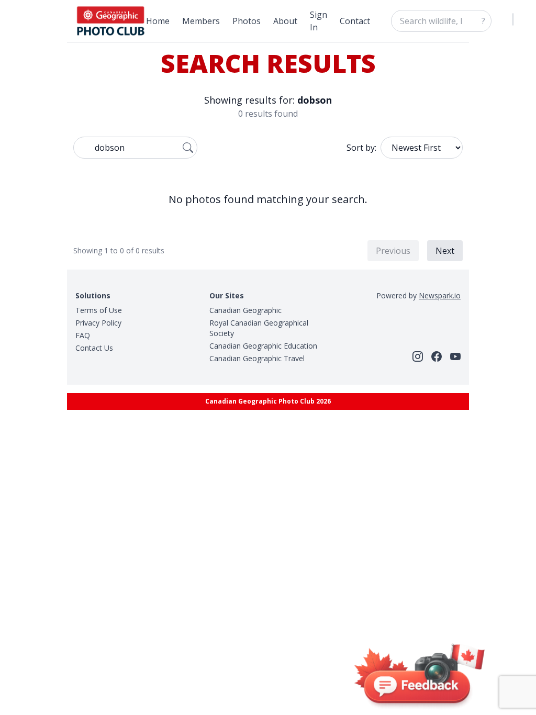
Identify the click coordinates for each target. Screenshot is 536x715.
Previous (393, 250)
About (285, 21)
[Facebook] (436, 356)
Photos (246, 21)
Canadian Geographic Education (263, 346)
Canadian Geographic (245, 310)
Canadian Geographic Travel (257, 358)
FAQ (82, 335)
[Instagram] (417, 356)
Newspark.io (440, 295)
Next (445, 250)
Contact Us (94, 348)
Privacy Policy (98, 323)
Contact (355, 21)
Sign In (318, 21)
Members (201, 21)
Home (158, 21)
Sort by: (361, 147)
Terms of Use (98, 310)
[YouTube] (455, 356)
